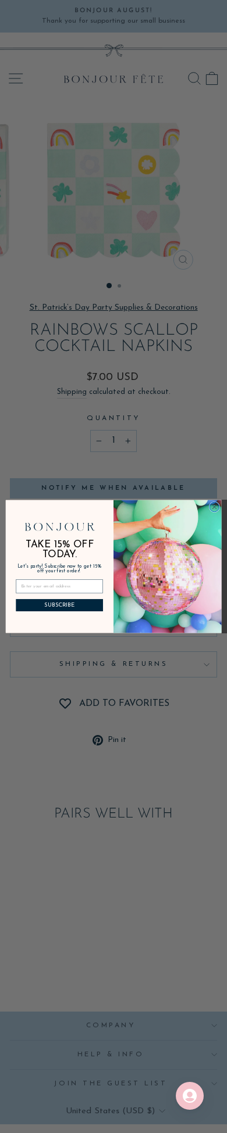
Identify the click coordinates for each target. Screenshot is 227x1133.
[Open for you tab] (190, 1096)
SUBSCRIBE (59, 605)
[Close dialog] (214, 507)
